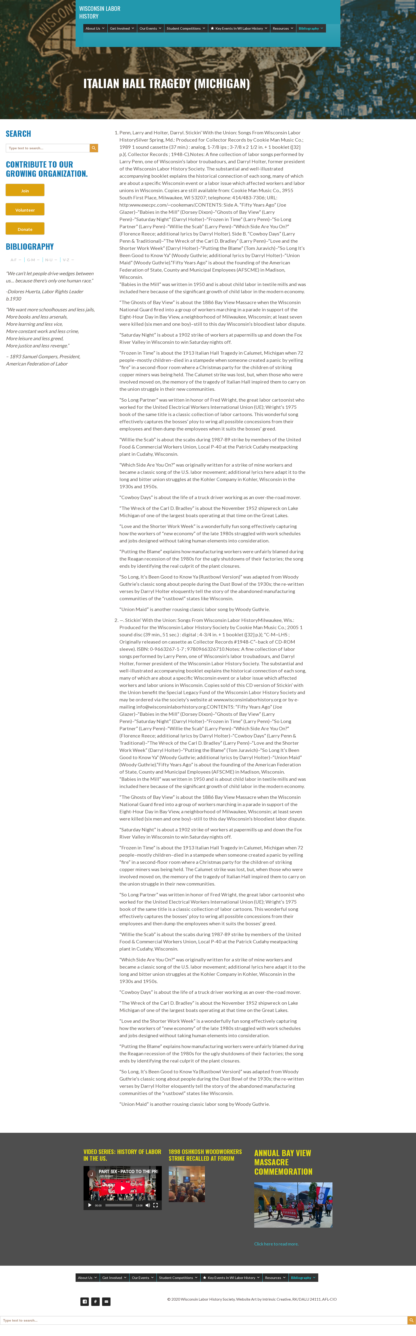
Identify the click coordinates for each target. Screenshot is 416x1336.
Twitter (95, 1301)
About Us (93, 28)
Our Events (148, 28)
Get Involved (120, 28)
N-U (48, 259)
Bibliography (309, 28)
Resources (281, 28)
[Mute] (147, 1205)
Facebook (84, 1301)
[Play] (89, 1205)
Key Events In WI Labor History (239, 28)
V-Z (66, 259)
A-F (14, 259)
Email (106, 1301)
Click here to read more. (276, 1243)
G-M (31, 259)
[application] (123, 1188)
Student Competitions (184, 28)
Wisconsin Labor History (99, 12)
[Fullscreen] (155, 1205)
